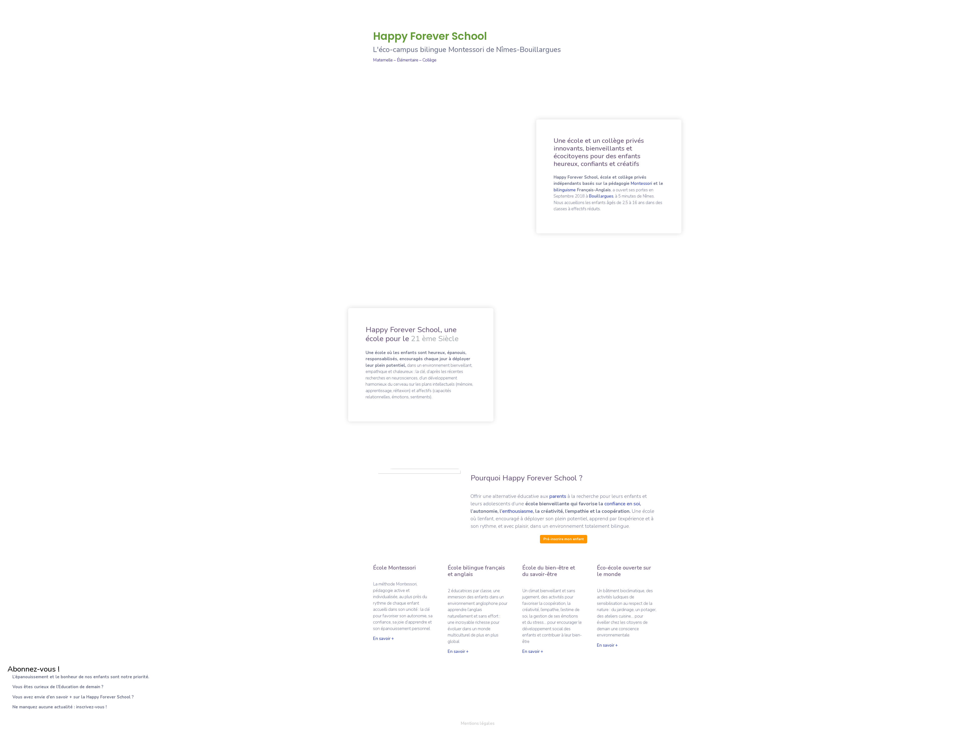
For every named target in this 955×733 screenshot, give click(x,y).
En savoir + (383, 638)
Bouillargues (601, 196)
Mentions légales (477, 723)
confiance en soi (622, 503)
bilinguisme (565, 190)
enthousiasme (517, 511)
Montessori (641, 183)
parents (557, 496)
